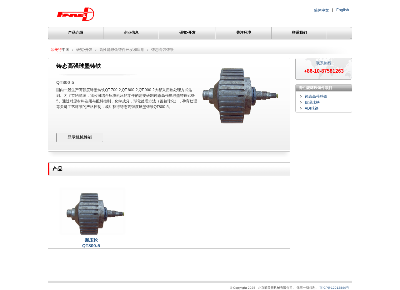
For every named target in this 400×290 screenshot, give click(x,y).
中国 (60, 50)
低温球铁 (312, 102)
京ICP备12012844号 (334, 287)
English (342, 10)
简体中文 (321, 10)
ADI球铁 (311, 108)
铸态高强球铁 (316, 96)
